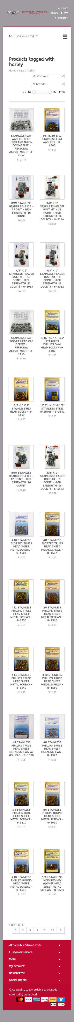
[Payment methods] (20, 999)
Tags (22, 70)
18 (52, 930)
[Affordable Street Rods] (27, 13)
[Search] (11, 36)
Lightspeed (30, 994)
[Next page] (60, 930)
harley (31, 70)
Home (12, 70)
